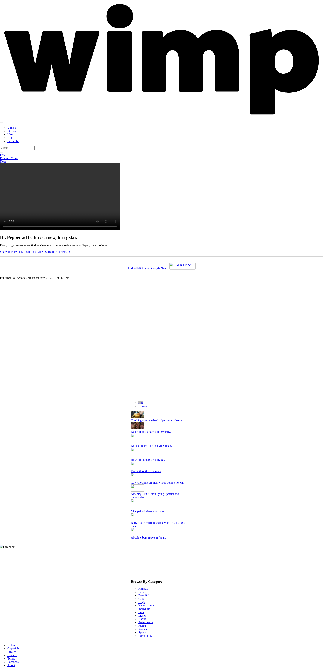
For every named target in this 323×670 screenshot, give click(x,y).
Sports (142, 632)
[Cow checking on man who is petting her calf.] (137, 479)
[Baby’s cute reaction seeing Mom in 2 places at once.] (137, 519)
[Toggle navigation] (1, 122)
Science (142, 629)
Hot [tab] (140, 402)
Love (141, 612)
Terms (11, 658)
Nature (142, 619)
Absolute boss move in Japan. (148, 537)
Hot (9, 137)
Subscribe (13, 141)
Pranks (142, 625)
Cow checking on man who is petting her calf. (158, 482)
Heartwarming (146, 605)
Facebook (13, 661)
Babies (142, 592)
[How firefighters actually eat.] (137, 456)
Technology (145, 635)
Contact (12, 655)
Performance (145, 622)
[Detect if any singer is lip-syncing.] (137, 428)
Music (142, 615)
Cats (141, 598)
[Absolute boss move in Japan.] (137, 534)
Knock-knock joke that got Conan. (151, 445)
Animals (143, 588)
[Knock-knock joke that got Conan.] (137, 442)
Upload (11, 645)
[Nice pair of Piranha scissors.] (137, 508)
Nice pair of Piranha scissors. (148, 511)
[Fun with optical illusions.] (137, 467)
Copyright (13, 648)
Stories (11, 131)
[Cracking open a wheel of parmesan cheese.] (137, 417)
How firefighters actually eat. (148, 459)
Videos (11, 127)
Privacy (11, 651)
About (11, 665)
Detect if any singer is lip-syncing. (151, 431)
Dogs (141, 602)
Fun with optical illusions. (146, 471)
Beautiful (143, 595)
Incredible (144, 608)
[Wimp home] (161, 118)
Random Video (9, 158)
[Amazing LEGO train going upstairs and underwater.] (137, 490)
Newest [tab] (142, 406)
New (10, 134)
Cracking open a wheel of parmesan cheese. (157, 420)
